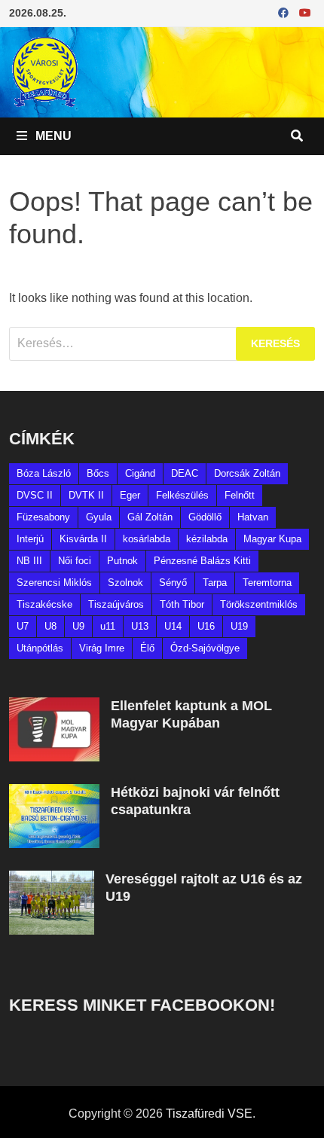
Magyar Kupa (272, 539)
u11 (107, 626)
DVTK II (86, 495)
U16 (206, 626)
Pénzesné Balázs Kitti (202, 560)
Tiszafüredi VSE (209, 1113)
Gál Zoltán (150, 517)
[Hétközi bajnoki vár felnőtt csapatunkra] (54, 792)
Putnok (122, 560)
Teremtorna (267, 582)
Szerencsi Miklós (54, 582)
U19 (239, 626)
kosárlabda (146, 539)
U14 (173, 626)
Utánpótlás (40, 648)
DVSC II (35, 495)
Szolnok (125, 582)
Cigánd (140, 473)
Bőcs (98, 473)
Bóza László (44, 473)
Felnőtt (240, 495)
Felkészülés (182, 495)
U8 (50, 626)
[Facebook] (284, 12)
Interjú (30, 539)
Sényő (173, 582)
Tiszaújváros (116, 604)
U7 (23, 626)
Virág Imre (101, 648)
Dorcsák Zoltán (247, 473)
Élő (147, 648)
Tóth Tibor (182, 604)
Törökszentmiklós (259, 604)
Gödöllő (205, 517)
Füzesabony (43, 517)
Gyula (99, 517)
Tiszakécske (44, 604)
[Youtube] (305, 12)
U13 (139, 626)
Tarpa (215, 582)
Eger (130, 495)
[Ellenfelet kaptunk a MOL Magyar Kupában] (54, 706)
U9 (78, 626)
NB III (29, 560)
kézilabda (207, 539)
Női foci (74, 560)
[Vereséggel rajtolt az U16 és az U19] (51, 879)
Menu (52, 136)
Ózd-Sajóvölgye (205, 648)
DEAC (184, 473)
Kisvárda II (83, 539)
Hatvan (252, 517)
